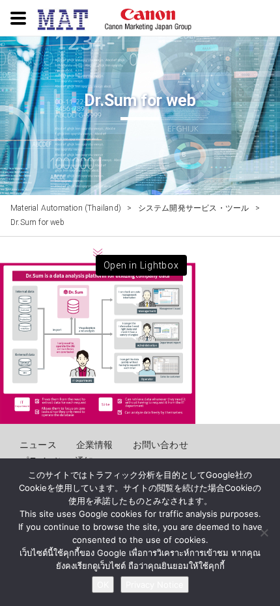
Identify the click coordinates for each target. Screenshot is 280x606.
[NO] (263, 532)
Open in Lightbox (141, 265)
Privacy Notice (155, 584)
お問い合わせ (160, 445)
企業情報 (94, 445)
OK (103, 584)
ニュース (38, 445)
